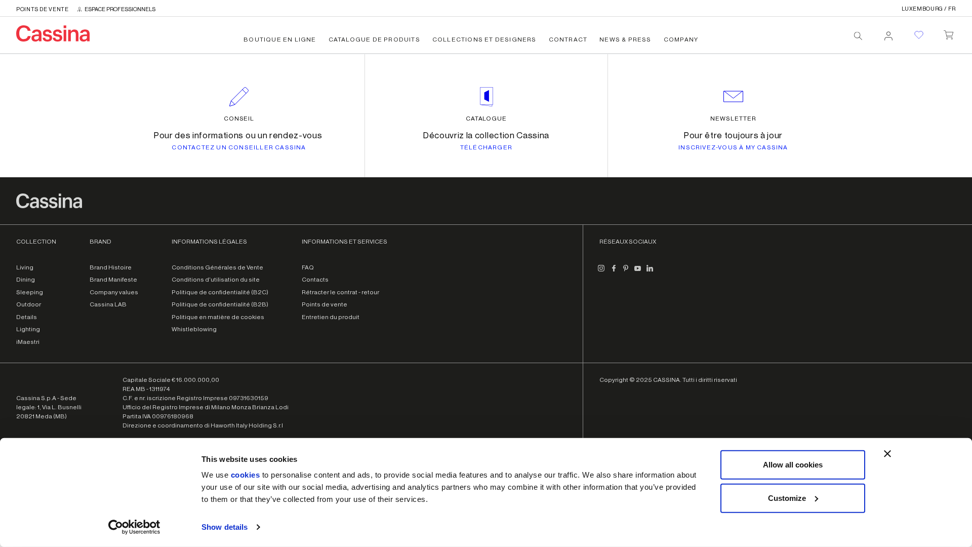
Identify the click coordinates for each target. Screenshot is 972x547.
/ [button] (929, 9)
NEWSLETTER (733, 118)
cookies (245, 475)
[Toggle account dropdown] (888, 33)
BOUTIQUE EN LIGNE (280, 39)
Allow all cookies (793, 464)
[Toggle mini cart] (948, 33)
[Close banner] (887, 453)
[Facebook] (614, 272)
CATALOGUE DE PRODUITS (374, 39)
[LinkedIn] (650, 272)
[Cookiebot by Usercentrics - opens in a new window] (134, 527)
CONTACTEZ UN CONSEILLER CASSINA (239, 147)
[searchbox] (858, 36)
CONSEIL (239, 118)
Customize (787, 497)
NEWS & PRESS (625, 39)
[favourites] (919, 35)
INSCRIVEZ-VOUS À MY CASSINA (733, 147)
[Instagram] (601, 272)
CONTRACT (568, 39)
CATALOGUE (486, 118)
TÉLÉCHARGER (486, 147)
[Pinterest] (626, 272)
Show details (224, 527)
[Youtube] (638, 272)
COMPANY (681, 39)
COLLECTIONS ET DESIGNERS (484, 39)
